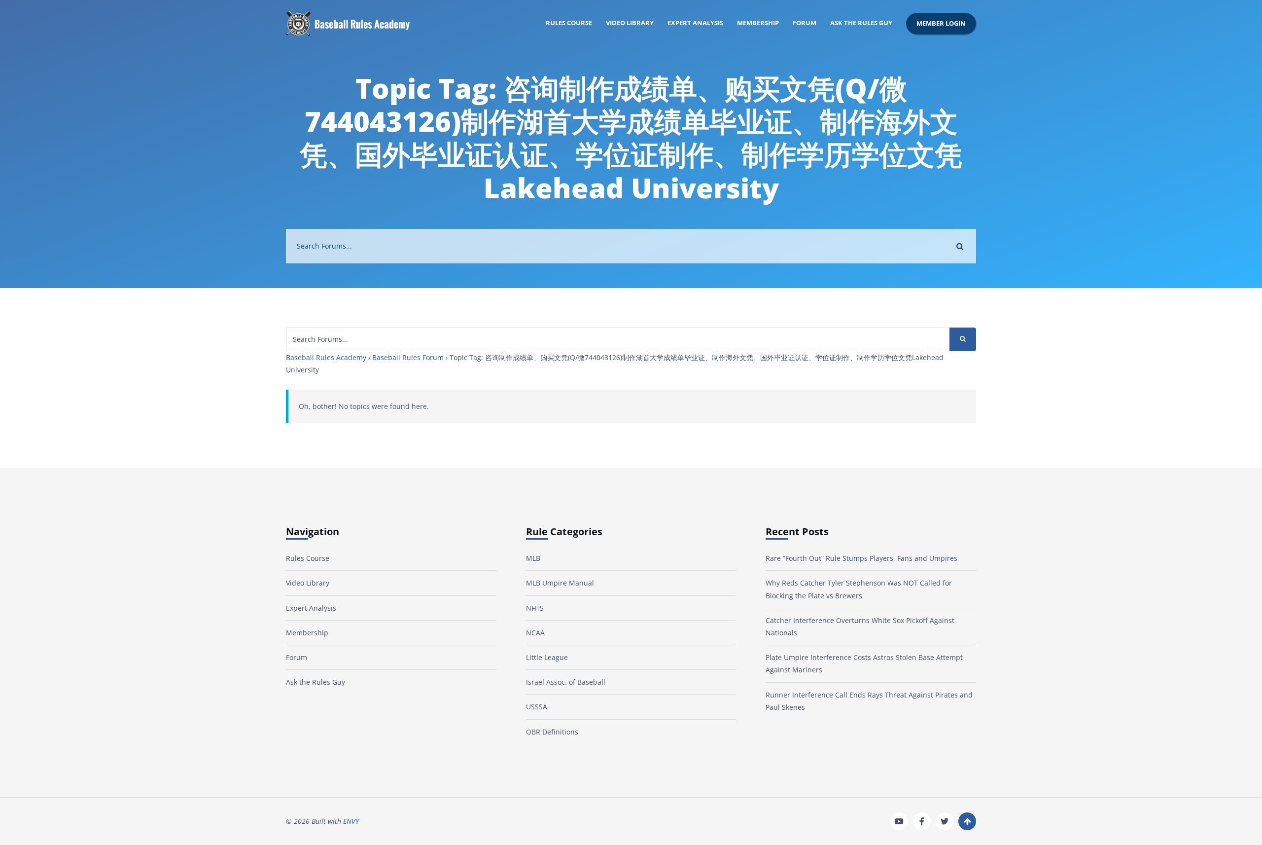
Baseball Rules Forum (408, 357)
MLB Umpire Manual (560, 583)
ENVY (351, 821)
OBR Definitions (552, 731)
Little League (547, 657)
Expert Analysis (695, 23)
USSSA (536, 706)
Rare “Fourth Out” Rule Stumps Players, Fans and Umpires (861, 558)
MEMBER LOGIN (941, 23)
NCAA (535, 632)
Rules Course (569, 23)
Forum (804, 23)
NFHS (535, 608)
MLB (533, 558)
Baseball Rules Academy (326, 357)
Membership (758, 23)
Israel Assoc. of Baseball (565, 682)
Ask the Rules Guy (861, 23)
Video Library (630, 23)
